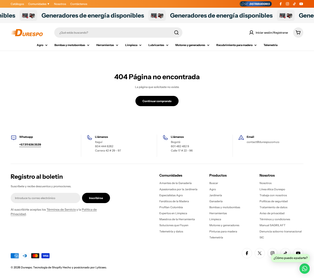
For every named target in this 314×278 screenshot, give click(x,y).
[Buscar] (176, 32)
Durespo (26, 267)
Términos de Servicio (61, 209)
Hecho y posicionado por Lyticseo (84, 267)
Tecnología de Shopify (47, 267)
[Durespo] (23, 15)
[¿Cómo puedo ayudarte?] (304, 268)
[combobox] (118, 32)
